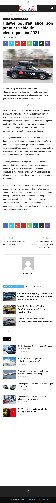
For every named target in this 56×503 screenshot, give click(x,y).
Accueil (5, 14)
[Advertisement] (28, 449)
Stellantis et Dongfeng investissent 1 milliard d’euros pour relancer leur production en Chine (34, 296)
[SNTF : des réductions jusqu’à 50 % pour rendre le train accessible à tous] (9, 349)
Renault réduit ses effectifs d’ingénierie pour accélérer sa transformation (32, 309)
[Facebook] (28, 491)
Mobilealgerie (44, 500)
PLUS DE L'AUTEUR (33, 287)
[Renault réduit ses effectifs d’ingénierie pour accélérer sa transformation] (9, 309)
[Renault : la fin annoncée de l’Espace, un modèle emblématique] (9, 321)
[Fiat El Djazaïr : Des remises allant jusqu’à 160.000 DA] (9, 387)
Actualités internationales (29, 14)
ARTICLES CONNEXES (13, 287)
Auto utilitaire (32, 500)
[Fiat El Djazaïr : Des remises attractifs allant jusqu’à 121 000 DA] (9, 399)
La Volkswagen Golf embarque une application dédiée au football (42, 244)
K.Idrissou (9, 37)
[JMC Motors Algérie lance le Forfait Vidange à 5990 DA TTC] (9, 412)
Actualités (13, 14)
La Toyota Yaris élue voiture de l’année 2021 (14, 243)
